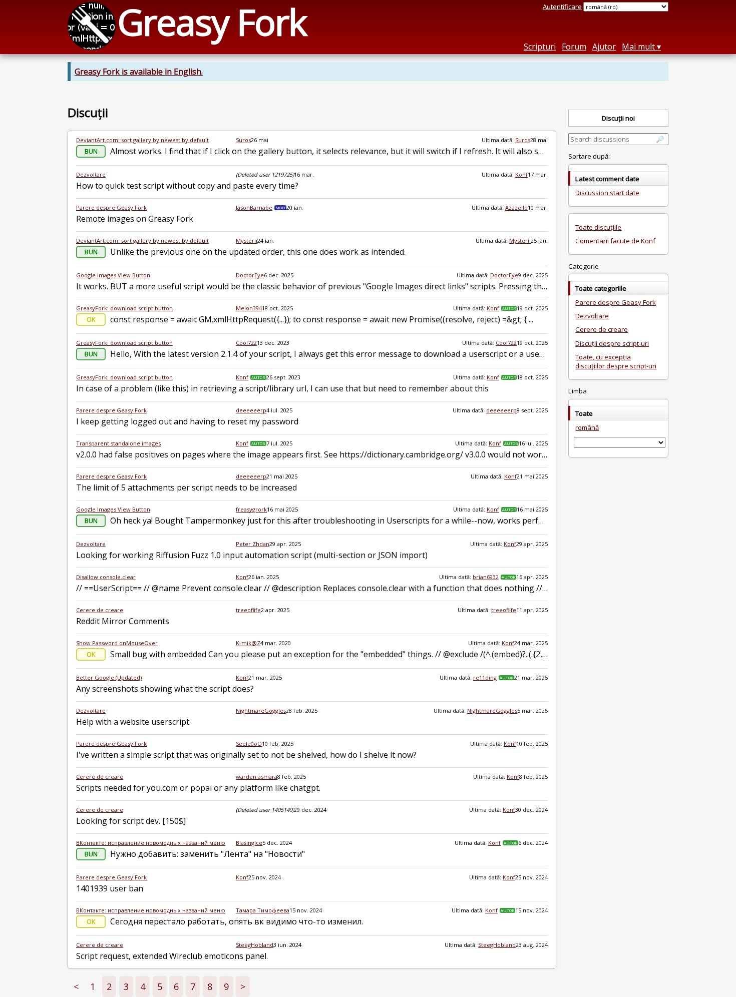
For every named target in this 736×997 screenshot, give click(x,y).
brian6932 (486, 577)
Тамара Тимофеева (262, 910)
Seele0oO (249, 743)
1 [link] (92, 986)
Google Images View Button (113, 275)
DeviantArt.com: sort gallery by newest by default (142, 140)
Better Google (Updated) (109, 677)
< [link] (76, 986)
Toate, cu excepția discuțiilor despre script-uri (615, 361)
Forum (574, 46)
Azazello (516, 207)
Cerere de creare (99, 610)
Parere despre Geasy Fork (111, 207)
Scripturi (540, 46)
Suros (243, 140)
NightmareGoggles (261, 710)
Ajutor (604, 46)
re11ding (485, 677)
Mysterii (246, 240)
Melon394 (249, 308)
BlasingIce (249, 842)
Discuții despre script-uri (612, 343)
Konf (521, 174)
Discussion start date (607, 192)
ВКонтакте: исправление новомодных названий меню (150, 842)
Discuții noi (618, 118)
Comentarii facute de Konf (615, 240)
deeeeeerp (251, 410)
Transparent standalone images (118, 443)
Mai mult (638, 46)
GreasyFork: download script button (124, 308)
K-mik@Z (248, 643)
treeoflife (248, 610)
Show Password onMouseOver (117, 643)
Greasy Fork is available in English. (139, 71)
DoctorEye (250, 275)
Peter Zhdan (252, 544)
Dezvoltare (91, 174)
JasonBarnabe (254, 207)
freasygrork (251, 509)
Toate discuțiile (598, 227)
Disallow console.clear (106, 577)
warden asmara (256, 776)
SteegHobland (254, 944)
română (587, 427)
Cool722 (246, 342)
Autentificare (562, 6)
